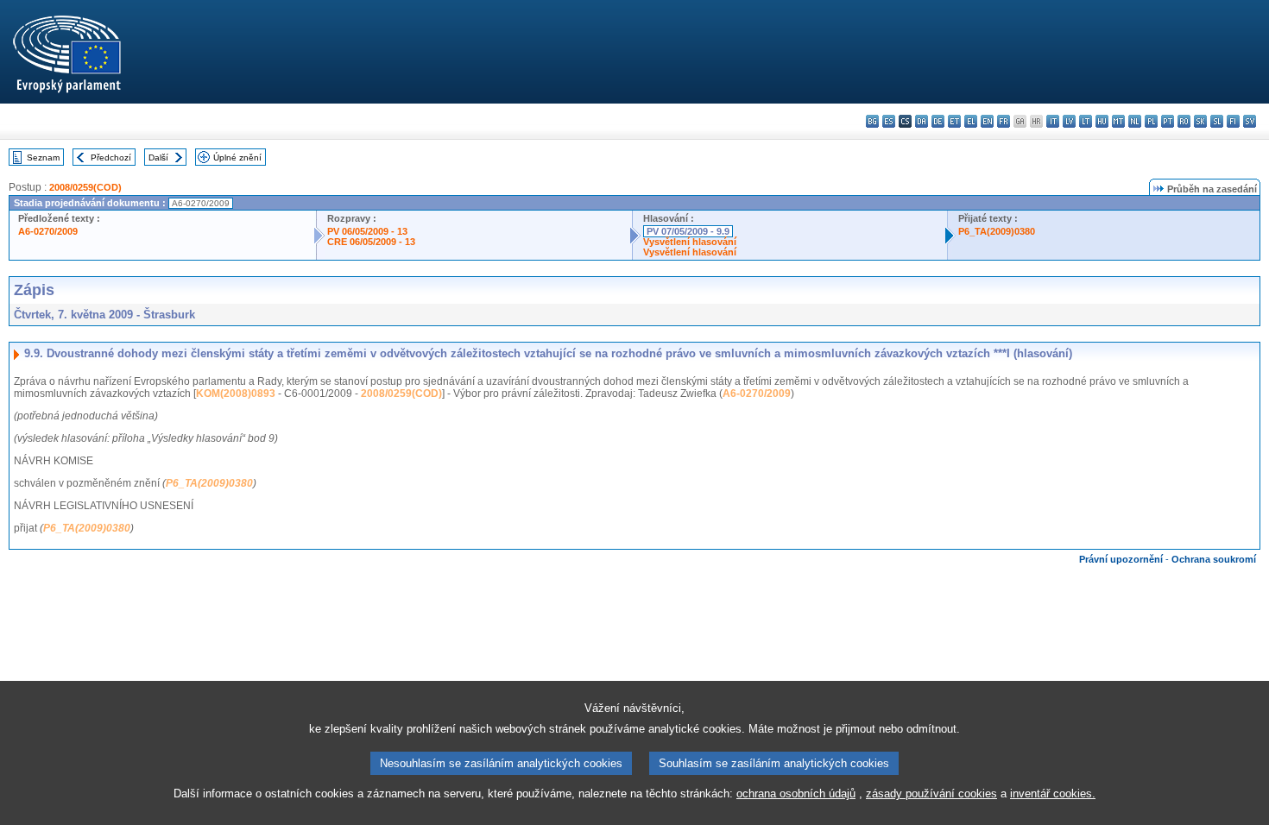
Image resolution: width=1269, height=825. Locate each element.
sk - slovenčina (1200, 121)
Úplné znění (237, 157)
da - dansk (921, 121)
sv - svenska (1249, 121)
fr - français (1003, 121)
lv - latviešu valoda (1069, 121)
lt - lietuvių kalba (1085, 121)
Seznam (43, 157)
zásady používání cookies (931, 793)
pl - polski (1151, 121)
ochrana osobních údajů (795, 793)
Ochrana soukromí (1213, 559)
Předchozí (111, 157)
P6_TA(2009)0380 (996, 231)
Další (158, 157)
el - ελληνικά (970, 121)
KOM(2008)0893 (235, 393)
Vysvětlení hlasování (689, 241)
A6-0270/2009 (48, 231)
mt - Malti (1118, 121)
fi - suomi (1233, 121)
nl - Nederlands (1134, 121)
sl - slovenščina (1216, 121)
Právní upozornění (1121, 559)
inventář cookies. (1052, 793)
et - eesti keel (954, 121)
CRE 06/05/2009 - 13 (371, 241)
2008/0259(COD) (85, 187)
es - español (888, 121)
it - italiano (1052, 121)
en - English (987, 121)
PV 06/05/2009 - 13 (367, 231)
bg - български (872, 121)
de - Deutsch (937, 121)
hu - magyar (1101, 121)
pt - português (1167, 121)
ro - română (1183, 121)
